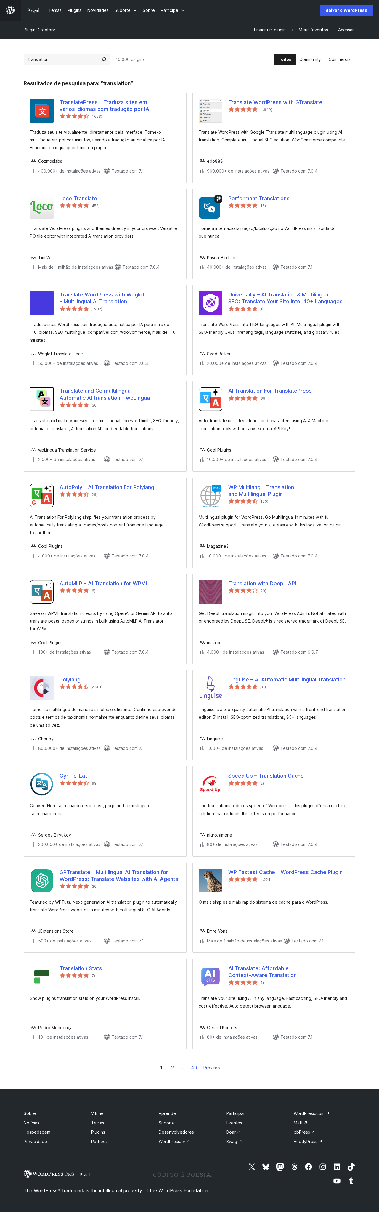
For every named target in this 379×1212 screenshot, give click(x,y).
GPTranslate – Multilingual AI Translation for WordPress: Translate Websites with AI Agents (119, 875)
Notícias (31, 1122)
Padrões (99, 1141)
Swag (234, 1141)
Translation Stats (81, 968)
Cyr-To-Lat (73, 776)
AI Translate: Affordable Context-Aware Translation (262, 971)
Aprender (168, 1113)
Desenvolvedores (176, 1131)
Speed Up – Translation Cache (266, 776)
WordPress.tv (174, 1141)
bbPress (304, 1131)
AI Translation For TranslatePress (270, 391)
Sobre (30, 1113)
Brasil (85, 1174)
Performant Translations (259, 198)
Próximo (211, 1067)
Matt (301, 1122)
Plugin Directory (39, 29)
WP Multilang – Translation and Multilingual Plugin (261, 490)
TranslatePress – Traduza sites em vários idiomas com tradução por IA (104, 105)
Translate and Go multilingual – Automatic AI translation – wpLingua (105, 394)
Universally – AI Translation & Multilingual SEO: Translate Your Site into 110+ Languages (285, 297)
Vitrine (97, 1113)
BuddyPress (308, 1141)
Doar (233, 1131)
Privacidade (35, 1141)
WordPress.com (312, 1113)
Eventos (234, 1122)
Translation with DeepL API (262, 583)
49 (194, 1068)
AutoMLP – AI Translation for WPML (104, 583)
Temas (97, 1122)
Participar (235, 1113)
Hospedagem (37, 1131)
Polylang (70, 679)
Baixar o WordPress (346, 10)
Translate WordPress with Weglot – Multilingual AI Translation (102, 297)
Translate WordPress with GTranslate (275, 102)
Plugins (98, 1131)
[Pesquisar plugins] (104, 59)
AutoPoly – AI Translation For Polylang (107, 487)
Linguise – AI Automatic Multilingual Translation (287, 679)
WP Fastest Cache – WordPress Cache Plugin (285, 872)
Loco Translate (78, 198)
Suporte (167, 1122)
